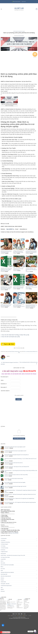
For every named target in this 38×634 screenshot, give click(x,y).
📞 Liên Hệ (29, 615)
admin (23, 35)
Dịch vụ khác (3, 562)
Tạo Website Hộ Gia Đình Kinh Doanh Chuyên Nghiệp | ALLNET (18, 252)
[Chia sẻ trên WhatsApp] (14, 348)
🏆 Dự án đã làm (19, 615)
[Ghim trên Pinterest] (22, 348)
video (2, 587)
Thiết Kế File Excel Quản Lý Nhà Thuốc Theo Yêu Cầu (18, 269)
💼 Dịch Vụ (9, 615)
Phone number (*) (4, 387)
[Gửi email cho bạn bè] (20, 348)
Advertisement (3, 553)
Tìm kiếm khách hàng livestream (6, 585)
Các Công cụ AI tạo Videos (5, 557)
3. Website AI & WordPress (5, 542)
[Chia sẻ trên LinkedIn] (23, 348)
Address (2, 380)
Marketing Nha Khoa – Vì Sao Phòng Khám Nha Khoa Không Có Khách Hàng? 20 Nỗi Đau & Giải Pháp (6, 288)
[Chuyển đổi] (36, 538)
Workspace (3, 591)
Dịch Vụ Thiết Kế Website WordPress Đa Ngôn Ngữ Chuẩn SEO (19, 306)
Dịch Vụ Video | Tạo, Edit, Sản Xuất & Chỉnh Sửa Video (31, 287)
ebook (2, 570)
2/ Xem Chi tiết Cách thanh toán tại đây (10, 336)
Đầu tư (2, 566)
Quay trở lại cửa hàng (19, 438)
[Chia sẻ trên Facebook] (16, 348)
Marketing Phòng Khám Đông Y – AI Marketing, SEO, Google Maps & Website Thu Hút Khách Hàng (31, 306)
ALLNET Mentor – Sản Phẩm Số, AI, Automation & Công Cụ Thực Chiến (13, 555)
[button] (1, 9)
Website (2, 589)
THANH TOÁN (3, 581)
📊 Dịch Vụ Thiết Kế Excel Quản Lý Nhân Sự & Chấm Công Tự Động (18, 287)
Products (2, 579)
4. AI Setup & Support (4, 544)
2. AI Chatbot (3, 540)
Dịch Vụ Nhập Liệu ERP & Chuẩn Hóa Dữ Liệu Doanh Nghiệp (6, 306)
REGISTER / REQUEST (5, 390)
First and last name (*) (4, 376)
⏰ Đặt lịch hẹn (13, 615)
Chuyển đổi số (3, 559)
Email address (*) (4, 383)
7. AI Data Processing (4, 547)
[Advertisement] (19, 24)
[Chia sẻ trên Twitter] (18, 348)
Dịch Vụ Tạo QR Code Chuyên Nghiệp (7, 564)
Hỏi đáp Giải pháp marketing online (19, 31)
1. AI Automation (4, 538)
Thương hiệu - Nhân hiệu (5, 583)
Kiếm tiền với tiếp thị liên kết (6, 576)
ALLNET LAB (19, 8)
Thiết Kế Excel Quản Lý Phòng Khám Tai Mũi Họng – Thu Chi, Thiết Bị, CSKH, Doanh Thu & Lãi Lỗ (6, 269)
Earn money (3, 568)
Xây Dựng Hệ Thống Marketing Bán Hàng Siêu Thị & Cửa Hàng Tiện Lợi (31, 252)
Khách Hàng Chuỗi (4, 574)
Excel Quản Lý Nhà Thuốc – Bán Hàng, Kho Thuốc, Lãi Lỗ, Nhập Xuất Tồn (31, 269)
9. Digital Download (4, 551)
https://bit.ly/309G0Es (14, 532)
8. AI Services (3, 549)
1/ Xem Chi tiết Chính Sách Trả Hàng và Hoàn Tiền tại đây (15, 334)
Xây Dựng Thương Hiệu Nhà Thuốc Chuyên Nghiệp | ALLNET (6, 252)
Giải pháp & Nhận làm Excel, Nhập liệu (7, 572)
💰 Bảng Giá (25, 615)
